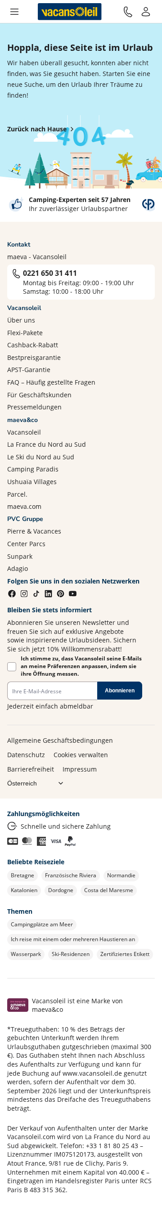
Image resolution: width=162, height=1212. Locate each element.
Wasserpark (26, 954)
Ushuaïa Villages (32, 481)
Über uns (21, 320)
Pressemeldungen (34, 407)
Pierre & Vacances (34, 531)
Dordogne (60, 890)
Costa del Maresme (108, 890)
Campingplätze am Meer (42, 924)
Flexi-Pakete (25, 332)
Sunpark (19, 556)
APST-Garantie (28, 369)
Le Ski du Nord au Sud (40, 457)
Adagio (17, 568)
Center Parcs (26, 543)
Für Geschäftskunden (39, 395)
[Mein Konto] (146, 11)
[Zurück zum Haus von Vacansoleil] (70, 11)
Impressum (80, 769)
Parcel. (17, 494)
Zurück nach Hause (37, 129)
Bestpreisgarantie (34, 357)
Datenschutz (26, 754)
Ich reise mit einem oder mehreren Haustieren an (73, 939)
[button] (14, 11)
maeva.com (24, 506)
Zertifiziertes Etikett (124, 954)
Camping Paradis (32, 469)
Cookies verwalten (81, 754)
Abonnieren (120, 690)
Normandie (121, 875)
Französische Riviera (70, 875)
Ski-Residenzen (71, 954)
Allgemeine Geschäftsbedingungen (60, 740)
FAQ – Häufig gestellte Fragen (51, 382)
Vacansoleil (24, 432)
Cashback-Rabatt (32, 345)
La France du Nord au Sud (46, 444)
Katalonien (24, 890)
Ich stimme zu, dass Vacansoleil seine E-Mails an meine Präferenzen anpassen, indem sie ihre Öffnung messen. (81, 666)
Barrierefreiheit (30, 769)
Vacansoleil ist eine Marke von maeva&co (77, 1005)
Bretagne (22, 875)
